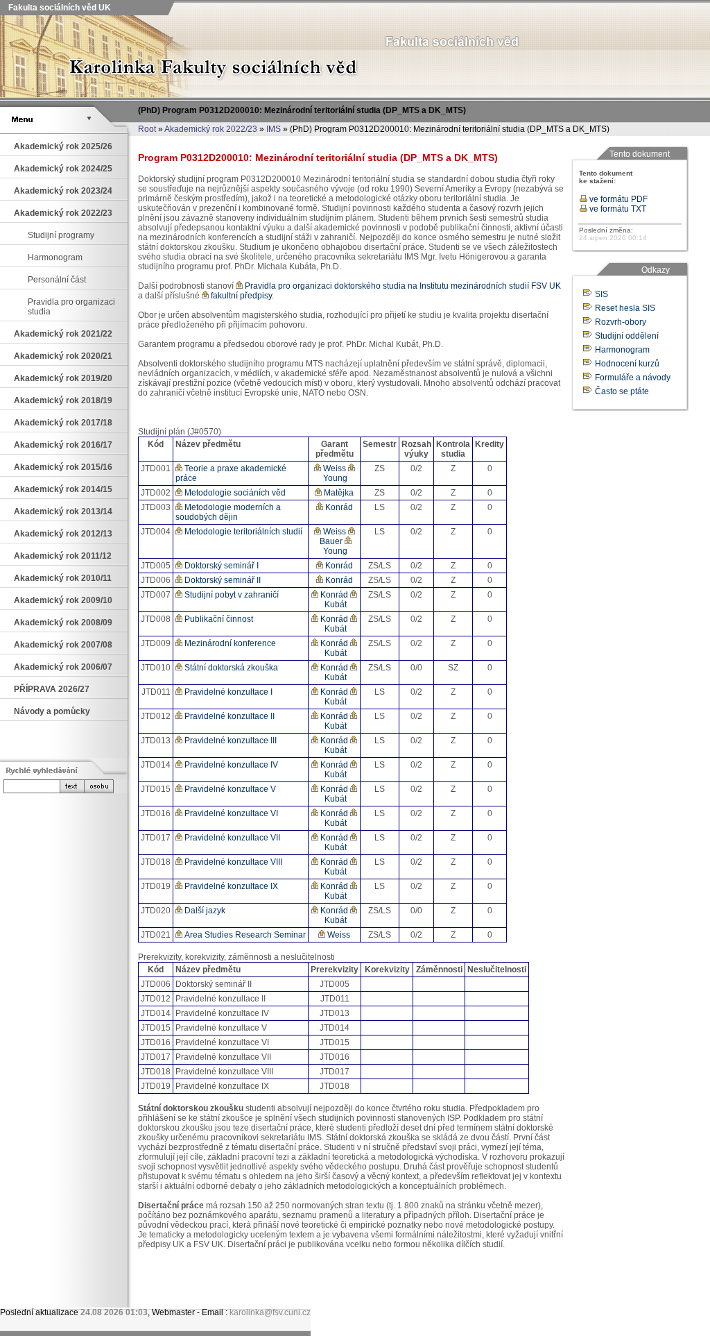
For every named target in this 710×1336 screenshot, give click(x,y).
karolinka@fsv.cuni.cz (270, 1312)
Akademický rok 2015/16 (63, 467)
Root (147, 129)
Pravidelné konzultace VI (230, 813)
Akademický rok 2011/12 (63, 556)
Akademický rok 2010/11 (63, 578)
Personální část (57, 280)
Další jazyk (203, 910)
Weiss (333, 468)
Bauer (330, 541)
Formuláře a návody (632, 377)
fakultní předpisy (240, 296)
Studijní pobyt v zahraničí (230, 595)
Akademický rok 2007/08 (63, 645)
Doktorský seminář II (221, 580)
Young (334, 478)
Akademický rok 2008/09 (63, 622)
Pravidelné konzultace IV (230, 765)
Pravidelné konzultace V (229, 789)
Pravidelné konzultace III (229, 740)
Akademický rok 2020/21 (63, 356)
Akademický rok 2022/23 (210, 129)
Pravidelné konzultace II (228, 716)
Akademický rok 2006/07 (63, 667)
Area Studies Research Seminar (244, 935)
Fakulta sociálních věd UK (58, 7)
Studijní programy (61, 235)
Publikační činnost (217, 619)
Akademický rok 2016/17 (63, 445)
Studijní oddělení (627, 336)
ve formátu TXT (616, 209)
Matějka (338, 493)
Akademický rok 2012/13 (63, 534)
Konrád (338, 507)
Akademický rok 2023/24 (63, 191)
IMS (273, 129)
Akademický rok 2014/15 (63, 489)
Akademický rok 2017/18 (63, 423)
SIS (601, 294)
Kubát (334, 604)
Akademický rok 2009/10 (63, 600)
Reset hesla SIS (625, 308)
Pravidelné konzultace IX (230, 886)
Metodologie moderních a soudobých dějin (228, 512)
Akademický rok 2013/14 (63, 511)
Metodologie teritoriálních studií (242, 531)
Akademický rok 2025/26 (63, 146)
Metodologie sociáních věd (234, 493)
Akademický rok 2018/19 (63, 400)
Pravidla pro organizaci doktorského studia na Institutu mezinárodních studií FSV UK (402, 286)
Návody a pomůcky (52, 711)
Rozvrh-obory (620, 322)
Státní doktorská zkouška (230, 668)
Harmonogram (55, 257)
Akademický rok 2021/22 (63, 334)
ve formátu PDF (617, 199)
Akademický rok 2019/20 (63, 378)
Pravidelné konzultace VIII (232, 862)
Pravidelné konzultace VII (231, 838)
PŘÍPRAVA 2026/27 (51, 689)
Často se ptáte (622, 391)
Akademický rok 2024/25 (63, 169)
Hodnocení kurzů (627, 364)
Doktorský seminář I (220, 565)
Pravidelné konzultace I (227, 692)
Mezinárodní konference (229, 643)
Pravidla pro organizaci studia (71, 306)
